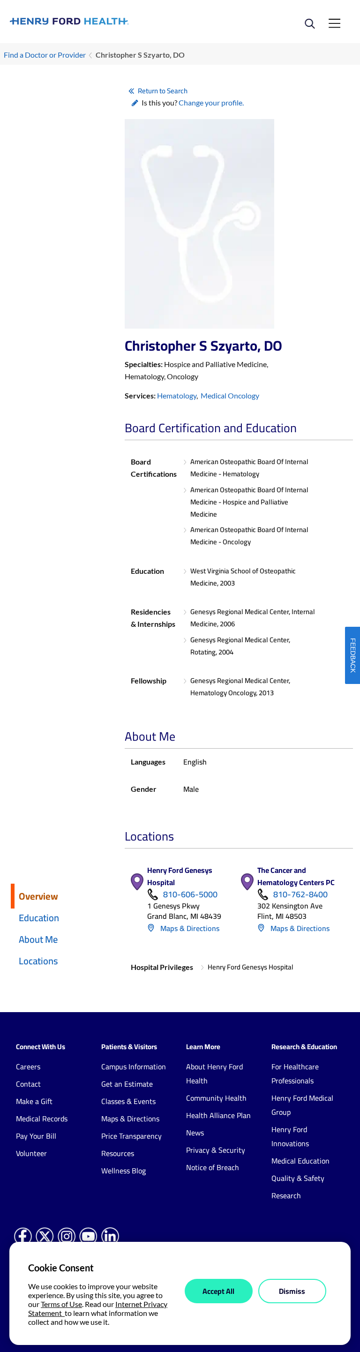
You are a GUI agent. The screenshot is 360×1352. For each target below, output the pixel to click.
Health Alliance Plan (218, 1115)
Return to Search (163, 91)
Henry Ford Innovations (290, 1136)
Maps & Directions (188, 928)
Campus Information (133, 1066)
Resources (117, 1153)
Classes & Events (128, 1101)
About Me (38, 939)
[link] (95, 21)
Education (39, 918)
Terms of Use (61, 1303)
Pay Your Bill (36, 1136)
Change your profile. (211, 102)
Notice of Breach (212, 1167)
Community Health (216, 1098)
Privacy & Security (215, 1150)
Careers (28, 1066)
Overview (38, 896)
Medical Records (42, 1119)
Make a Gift (34, 1101)
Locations (38, 961)
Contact (28, 1084)
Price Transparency (131, 1136)
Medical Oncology (230, 395)
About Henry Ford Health (214, 1073)
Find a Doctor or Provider (45, 54)
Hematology (176, 395)
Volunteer (31, 1153)
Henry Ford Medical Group (302, 1105)
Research (286, 1195)
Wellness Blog (123, 1171)
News (195, 1133)
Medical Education (300, 1161)
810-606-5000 (190, 894)
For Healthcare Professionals (295, 1073)
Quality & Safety (297, 1178)
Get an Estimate (127, 1084)
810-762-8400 (300, 894)
